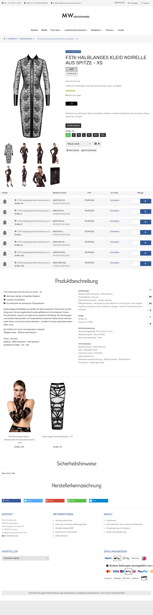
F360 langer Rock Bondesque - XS (57, 436)
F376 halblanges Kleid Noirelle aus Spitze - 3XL (38, 263)
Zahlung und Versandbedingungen (71, 524)
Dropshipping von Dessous (118, 528)
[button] (11, 500)
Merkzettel (120, 3)
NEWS (44, 30)
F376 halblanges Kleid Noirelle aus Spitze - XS (37, 200)
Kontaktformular (11, 536)
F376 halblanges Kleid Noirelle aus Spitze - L (37, 231)
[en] (150, 296)
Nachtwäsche (26, 39)
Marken (34, 30)
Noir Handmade (89, 150)
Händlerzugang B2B (64, 528)
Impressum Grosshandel (66, 532)
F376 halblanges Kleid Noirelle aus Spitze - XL (37, 242)
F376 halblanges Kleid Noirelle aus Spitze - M (37, 221)
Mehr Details (73, 150)
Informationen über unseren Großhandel (124, 524)
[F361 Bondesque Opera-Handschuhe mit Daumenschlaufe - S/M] (19, 406)
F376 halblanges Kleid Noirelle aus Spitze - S (37, 211)
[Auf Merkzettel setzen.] (97, 144)
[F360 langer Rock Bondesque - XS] (57, 406)
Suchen (146, 3)
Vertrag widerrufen (63, 520)
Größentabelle (73, 125)
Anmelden (134, 3)
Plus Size (55, 30)
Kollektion (96, 30)
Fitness (109, 30)
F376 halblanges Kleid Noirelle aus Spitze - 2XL (38, 252)
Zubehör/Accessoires (75, 30)
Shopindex (111, 520)
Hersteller (10, 551)
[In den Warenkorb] (145, 201)
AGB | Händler (61, 536)
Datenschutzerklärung (116, 532)
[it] (150, 303)
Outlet (121, 30)
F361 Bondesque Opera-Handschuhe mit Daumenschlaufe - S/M (19, 439)
